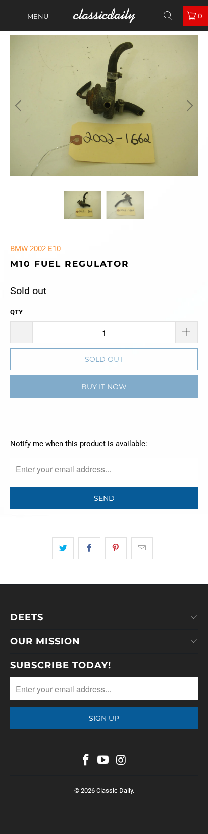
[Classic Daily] (104, 15)
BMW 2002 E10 (35, 248)
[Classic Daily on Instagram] (121, 760)
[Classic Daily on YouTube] (103, 760)
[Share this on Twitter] (63, 548)
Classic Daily (114, 790)
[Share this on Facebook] (89, 548)
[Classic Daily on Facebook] (85, 760)
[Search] (172, 15)
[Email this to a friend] (142, 548)
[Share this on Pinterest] (116, 548)
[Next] (188, 105)
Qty (16, 312)
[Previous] (20, 105)
